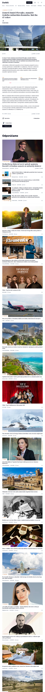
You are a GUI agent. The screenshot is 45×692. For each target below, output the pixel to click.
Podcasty (28, 5)
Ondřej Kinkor (5, 668)
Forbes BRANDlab (15, 192)
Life (16, 5)
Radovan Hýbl (5, 378)
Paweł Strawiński (5, 580)
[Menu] (41, 2)
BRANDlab (40, 5)
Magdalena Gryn (5, 610)
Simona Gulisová (5, 168)
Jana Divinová (5, 522)
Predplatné (29, 2)
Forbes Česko (14, 200)
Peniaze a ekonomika (10, 5)
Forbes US (14, 184)
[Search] (38, 2)
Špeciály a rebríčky (21, 5)
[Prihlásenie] (35, 2)
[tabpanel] (10, 79)
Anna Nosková (5, 234)
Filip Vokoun (4, 435)
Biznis (3, 5)
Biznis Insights (33, 5)
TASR (3, 320)
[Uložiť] (42, 177)
